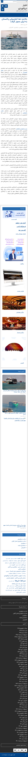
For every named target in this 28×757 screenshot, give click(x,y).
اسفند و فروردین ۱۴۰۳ (22, 662)
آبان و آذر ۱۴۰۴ (23, 645)
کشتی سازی (19, 592)
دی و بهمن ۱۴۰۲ (23, 692)
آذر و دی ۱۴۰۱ (24, 720)
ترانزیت (10, 565)
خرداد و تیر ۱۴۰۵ (23, 633)
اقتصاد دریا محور (14, 558)
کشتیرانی (11, 27)
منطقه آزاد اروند (11, 588)
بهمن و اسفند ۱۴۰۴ (22, 639)
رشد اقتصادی (19, 573)
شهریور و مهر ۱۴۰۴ (22, 650)
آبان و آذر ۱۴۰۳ (23, 671)
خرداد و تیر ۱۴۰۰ (23, 739)
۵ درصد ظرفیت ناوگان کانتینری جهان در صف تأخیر (15, 414)
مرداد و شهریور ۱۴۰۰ (22, 735)
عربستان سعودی (12, 586)
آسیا (25, 558)
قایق (8, 586)
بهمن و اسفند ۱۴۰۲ (22, 690)
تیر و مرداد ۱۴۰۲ (23, 705)
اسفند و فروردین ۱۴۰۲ (22, 688)
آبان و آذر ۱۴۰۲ (23, 696)
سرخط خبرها (20, 581)
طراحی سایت (20, 291)
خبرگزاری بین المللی (12, 567)
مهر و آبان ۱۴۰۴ (23, 647)
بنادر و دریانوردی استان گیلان (19, 541)
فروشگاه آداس (21, 227)
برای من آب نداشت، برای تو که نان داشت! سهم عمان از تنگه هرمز (14, 526)
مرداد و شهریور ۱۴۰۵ (22, 628)
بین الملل (23, 565)
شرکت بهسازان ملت (21, 234)
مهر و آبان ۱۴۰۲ (23, 698)
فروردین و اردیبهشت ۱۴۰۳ (21, 686)
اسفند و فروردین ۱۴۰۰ (22, 732)
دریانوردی (16, 27)
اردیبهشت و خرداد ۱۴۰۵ (21, 635)
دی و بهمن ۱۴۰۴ (23, 641)
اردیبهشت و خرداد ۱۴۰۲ (21, 709)
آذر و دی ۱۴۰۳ (23, 669)
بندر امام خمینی (5, 560)
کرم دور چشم (21, 223)
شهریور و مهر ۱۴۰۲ (23, 701)
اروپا (22, 559)
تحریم (13, 565)
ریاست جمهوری (22, 576)
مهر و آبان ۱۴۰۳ (23, 673)
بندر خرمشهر (19, 563)
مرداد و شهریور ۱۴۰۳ (22, 677)
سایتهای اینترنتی (10, 578)
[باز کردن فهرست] (26, 1)
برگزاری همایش (20, 312)
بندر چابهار (7, 563)
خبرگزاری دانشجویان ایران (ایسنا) (18, 571)
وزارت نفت (23, 590)
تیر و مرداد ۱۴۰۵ (23, 630)
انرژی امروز (23, 561)
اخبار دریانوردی (22, 7)
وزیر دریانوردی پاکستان (21, 129)
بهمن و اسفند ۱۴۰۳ (22, 664)
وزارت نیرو (17, 590)
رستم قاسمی (24, 573)
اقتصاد (18, 558)
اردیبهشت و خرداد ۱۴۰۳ (21, 684)
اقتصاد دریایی (8, 558)
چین (13, 590)
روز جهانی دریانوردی (13, 573)
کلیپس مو (22, 230)
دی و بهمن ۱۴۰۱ (23, 718)
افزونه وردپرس (14, 219)
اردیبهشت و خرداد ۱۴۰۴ (21, 658)
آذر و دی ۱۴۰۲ (24, 694)
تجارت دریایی (18, 565)
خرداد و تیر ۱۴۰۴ (23, 656)
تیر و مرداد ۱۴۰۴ (23, 654)
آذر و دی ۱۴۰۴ (24, 643)
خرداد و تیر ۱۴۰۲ (23, 707)
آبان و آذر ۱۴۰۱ (23, 722)
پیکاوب (22, 264)
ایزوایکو (15, 560)
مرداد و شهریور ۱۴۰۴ (22, 652)
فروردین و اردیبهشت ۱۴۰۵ (21, 637)
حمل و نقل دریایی (22, 567)
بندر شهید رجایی (13, 563)
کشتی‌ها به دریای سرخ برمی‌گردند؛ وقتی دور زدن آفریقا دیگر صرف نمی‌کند (14, 391)
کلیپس (22, 363)
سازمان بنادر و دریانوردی (11, 576)
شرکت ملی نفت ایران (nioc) (19, 584)
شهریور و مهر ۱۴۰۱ (23, 726)
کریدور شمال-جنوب (8, 590)
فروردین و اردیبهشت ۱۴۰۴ (21, 660)
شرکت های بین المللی (20, 586)
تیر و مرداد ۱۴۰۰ (23, 737)
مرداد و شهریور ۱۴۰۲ (22, 703)
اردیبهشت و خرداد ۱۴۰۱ (21, 728)
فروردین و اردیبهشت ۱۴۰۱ (21, 730)
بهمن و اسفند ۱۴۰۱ (22, 715)
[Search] (2, 1)
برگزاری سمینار (20, 333)
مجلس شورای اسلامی (20, 588)
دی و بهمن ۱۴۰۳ (23, 667)
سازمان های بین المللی (20, 578)
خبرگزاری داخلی (22, 569)
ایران (19, 561)
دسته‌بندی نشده (22, 546)
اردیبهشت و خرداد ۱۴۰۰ (21, 741)
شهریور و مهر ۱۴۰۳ (22, 675)
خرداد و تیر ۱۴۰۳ (23, 681)
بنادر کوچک (11, 561)
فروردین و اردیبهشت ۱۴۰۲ (21, 711)
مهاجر (7, 588)
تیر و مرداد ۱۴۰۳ (23, 679)
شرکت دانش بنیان (11, 581)
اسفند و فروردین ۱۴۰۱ (22, 713)
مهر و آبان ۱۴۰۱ (23, 724)
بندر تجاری (24, 563)
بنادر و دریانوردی (23, 27)
